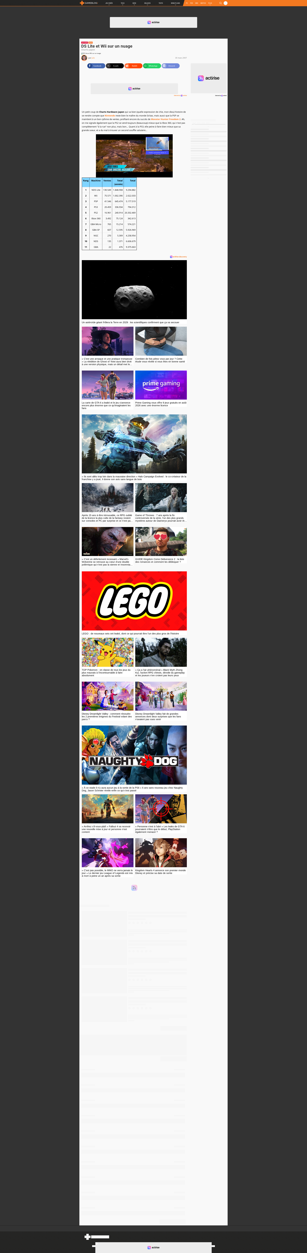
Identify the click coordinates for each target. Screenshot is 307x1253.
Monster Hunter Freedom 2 (165, 119)
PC (187, 3)
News (90, 42)
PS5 (191, 3)
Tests (161, 3)
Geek (134, 3)
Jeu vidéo (85, 42)
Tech (122, 3)
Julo (93, 58)
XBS (196, 3)
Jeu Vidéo (109, 3)
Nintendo (110, 115)
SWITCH (203, 3)
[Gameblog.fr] (89, 3)
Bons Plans (175, 3)
